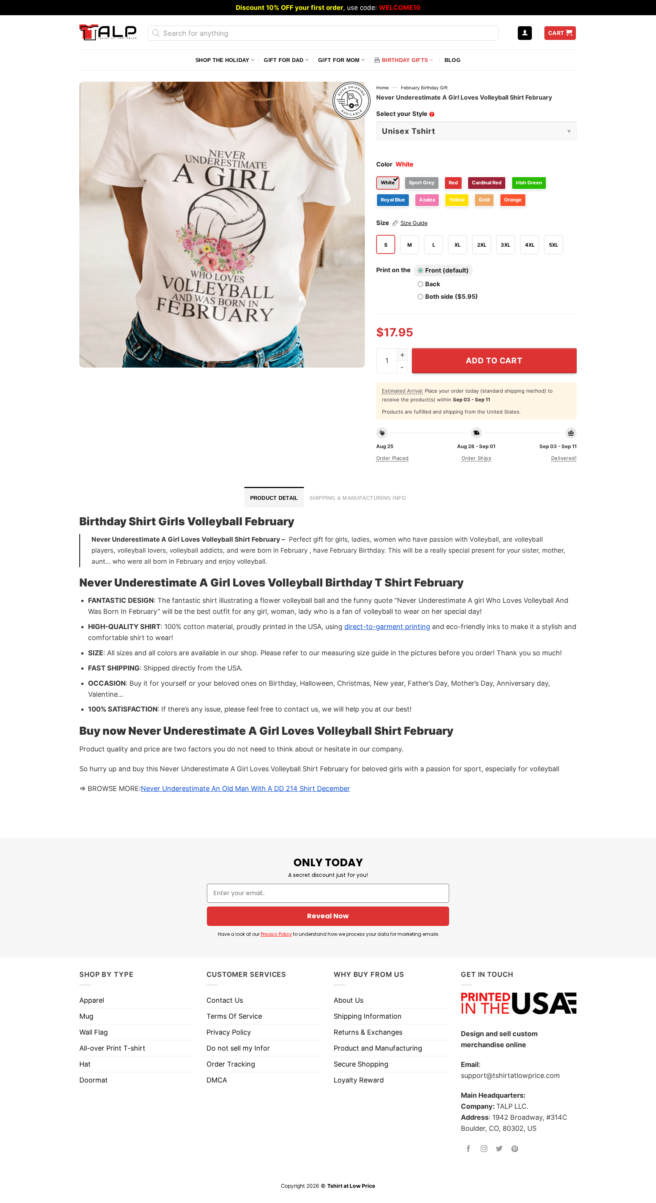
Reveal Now (328, 916)
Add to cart (494, 360)
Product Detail (274, 498)
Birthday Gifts (405, 60)
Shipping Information (368, 1016)
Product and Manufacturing (378, 1048)
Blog (452, 60)
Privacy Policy (276, 934)
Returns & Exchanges (368, 1032)
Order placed (392, 458)
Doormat (93, 1080)
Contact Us (225, 1000)
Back (432, 284)
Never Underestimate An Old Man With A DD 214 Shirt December (245, 788)
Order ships (476, 458)
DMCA (217, 1080)
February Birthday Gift (424, 87)
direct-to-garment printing (387, 627)
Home (382, 87)
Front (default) (447, 270)
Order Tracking (231, 1064)
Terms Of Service (234, 1016)
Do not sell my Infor (238, 1048)
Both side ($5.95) (451, 296)
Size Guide (414, 223)
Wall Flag (93, 1032)
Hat (85, 1064)
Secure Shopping (361, 1064)
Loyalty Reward (359, 1080)
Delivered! (564, 458)
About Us (348, 1000)
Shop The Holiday (222, 60)
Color (384, 164)
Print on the (393, 270)
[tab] (274, 497)
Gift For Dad (283, 60)
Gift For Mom (339, 60)
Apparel (91, 1000)
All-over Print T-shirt (112, 1048)
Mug (86, 1016)
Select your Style (404, 113)
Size (401, 223)
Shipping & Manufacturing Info (357, 498)
